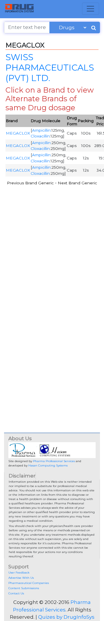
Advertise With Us (21, 578)
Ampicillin (41, 130)
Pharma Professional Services (54, 461)
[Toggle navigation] (90, 9)
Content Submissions (23, 588)
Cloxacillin (40, 136)
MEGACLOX (18, 133)
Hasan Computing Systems (48, 465)
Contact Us (16, 593)
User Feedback (18, 572)
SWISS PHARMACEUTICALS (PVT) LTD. (49, 67)
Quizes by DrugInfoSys (66, 617)
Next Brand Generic (77, 183)
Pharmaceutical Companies (28, 583)
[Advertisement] (52, 241)
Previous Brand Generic (30, 183)
